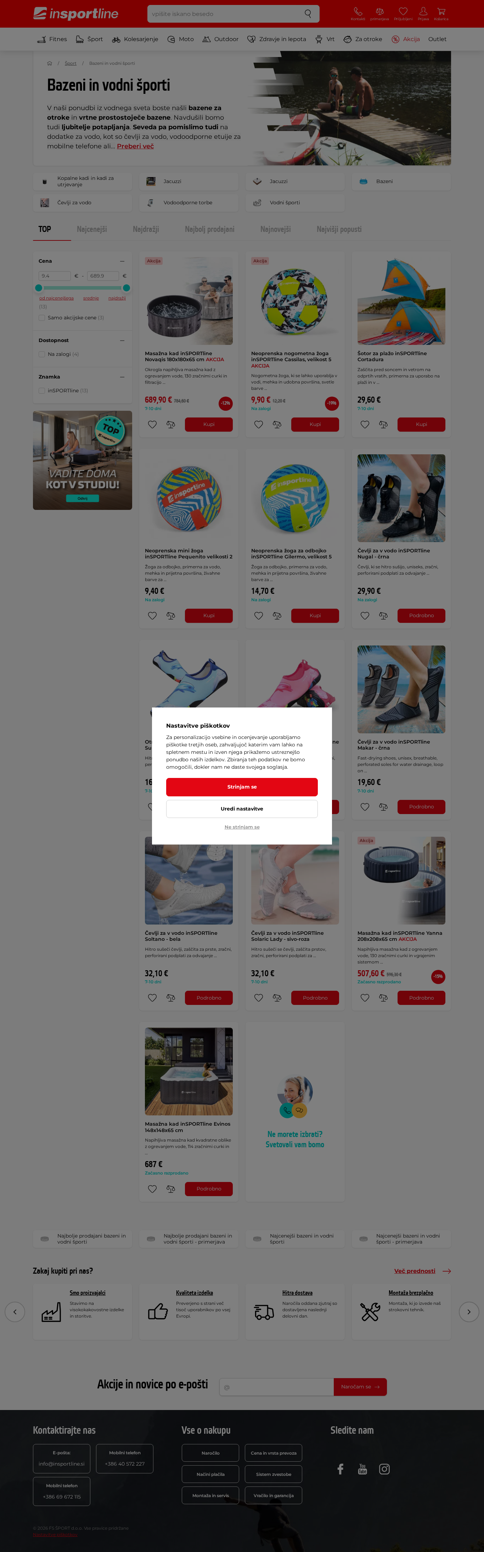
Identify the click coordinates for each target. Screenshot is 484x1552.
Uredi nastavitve (242, 809)
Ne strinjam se (242, 827)
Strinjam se (242, 787)
